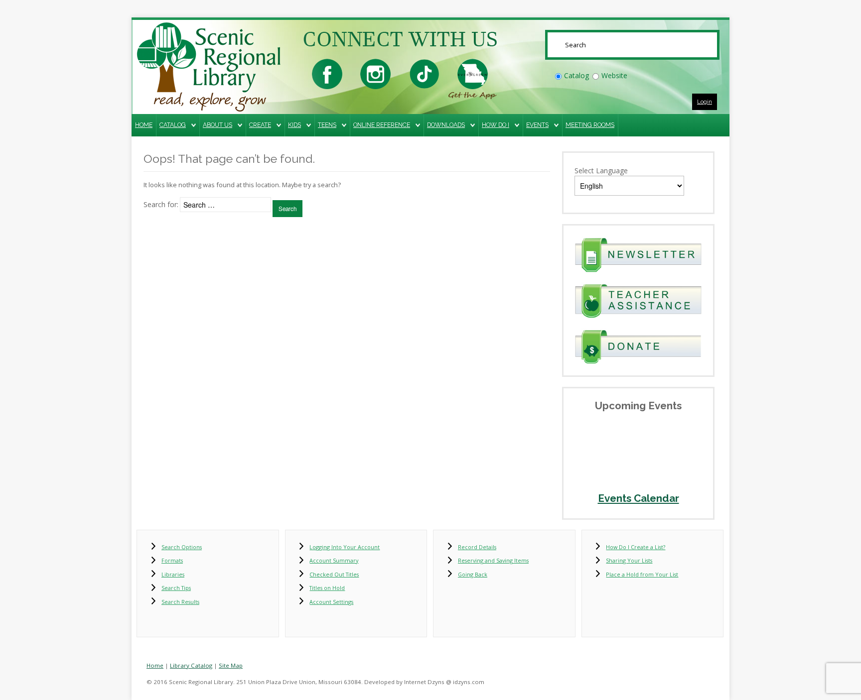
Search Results (180, 601)
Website (614, 75)
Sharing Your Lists (629, 560)
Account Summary (333, 560)
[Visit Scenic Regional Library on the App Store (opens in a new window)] (472, 73)
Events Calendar (638, 498)
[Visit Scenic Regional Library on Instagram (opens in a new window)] (375, 73)
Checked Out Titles (334, 574)
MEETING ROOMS (590, 124)
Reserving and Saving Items (493, 560)
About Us (217, 124)
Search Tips (176, 587)
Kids (294, 124)
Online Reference (381, 124)
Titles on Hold (327, 587)
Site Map (231, 665)
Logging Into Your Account (344, 547)
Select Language (601, 170)
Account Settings (331, 601)
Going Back (472, 574)
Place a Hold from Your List (642, 574)
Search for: (161, 204)
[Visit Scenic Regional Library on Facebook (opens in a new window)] (327, 73)
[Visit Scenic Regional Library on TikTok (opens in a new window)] (424, 73)
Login (704, 101)
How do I (495, 124)
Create (260, 124)
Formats (172, 560)
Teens (327, 124)
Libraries (172, 574)
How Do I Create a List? (635, 547)
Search (287, 209)
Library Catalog (191, 665)
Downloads (446, 124)
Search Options (181, 547)
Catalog (576, 75)
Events (537, 124)
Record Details (477, 547)
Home (143, 124)
